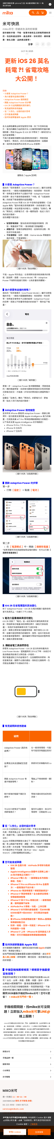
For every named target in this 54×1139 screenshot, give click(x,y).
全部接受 (39, 1132)
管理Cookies (15, 1132)
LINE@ (45, 1011)
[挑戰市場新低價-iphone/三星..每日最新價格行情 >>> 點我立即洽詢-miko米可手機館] (37, 44)
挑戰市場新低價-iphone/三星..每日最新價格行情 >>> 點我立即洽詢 (23, 4)
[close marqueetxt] (50, 4)
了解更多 (34, 1124)
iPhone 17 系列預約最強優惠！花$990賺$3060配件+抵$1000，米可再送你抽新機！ (30, 912)
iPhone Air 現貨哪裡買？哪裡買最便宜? (29, 890)
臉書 (30, 1100)
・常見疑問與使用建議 (12, 108)
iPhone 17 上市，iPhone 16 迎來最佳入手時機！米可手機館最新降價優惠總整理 (30, 933)
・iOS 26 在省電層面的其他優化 (17, 105)
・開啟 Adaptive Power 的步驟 (17, 102)
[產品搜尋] (33, 12)
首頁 (17, 1100)
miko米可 (30, 1011)
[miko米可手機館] (8, 12)
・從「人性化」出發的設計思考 (16, 111)
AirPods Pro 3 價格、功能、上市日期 (28, 906)
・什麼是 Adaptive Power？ (15, 93)
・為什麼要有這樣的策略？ (14, 96)
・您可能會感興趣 (10, 114)
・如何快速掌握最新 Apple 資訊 (17, 117)
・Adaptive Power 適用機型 (15, 99)
